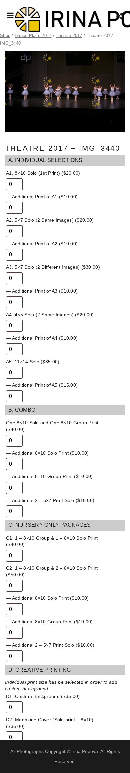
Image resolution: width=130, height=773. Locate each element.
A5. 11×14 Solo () (32, 361)
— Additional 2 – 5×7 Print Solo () (50, 500)
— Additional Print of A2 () (42, 243)
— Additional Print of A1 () (42, 196)
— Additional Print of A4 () (42, 338)
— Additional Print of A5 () (42, 385)
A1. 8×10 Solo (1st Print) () (43, 173)
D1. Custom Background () (43, 696)
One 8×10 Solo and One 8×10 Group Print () (52, 426)
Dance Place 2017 (33, 35)
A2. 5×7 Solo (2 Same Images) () (50, 220)
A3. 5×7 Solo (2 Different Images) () (53, 267)
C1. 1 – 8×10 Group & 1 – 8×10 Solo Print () (52, 541)
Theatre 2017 (69, 35)
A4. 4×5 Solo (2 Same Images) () (50, 314)
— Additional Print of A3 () (42, 291)
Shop (5, 35)
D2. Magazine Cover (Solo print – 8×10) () (50, 723)
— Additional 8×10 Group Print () (49, 476)
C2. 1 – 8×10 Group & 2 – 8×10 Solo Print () (52, 571)
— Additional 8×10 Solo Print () (47, 453)
